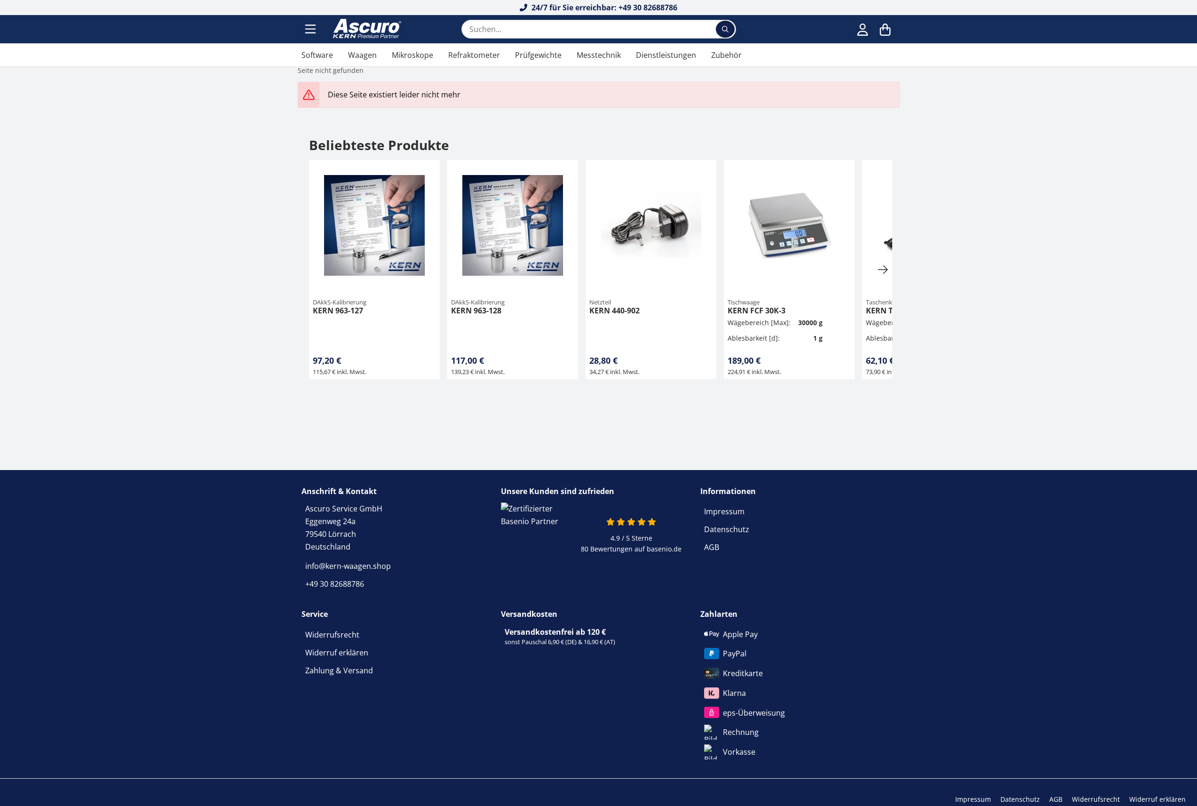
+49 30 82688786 (334, 584)
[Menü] (311, 29)
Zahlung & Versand (339, 670)
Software (317, 55)
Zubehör (726, 55)
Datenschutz (726, 529)
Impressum (724, 511)
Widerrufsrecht (332, 635)
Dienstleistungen (666, 55)
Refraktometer (474, 55)
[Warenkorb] (885, 29)
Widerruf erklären (336, 652)
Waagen (362, 55)
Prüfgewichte (538, 55)
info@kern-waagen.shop (348, 566)
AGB (711, 547)
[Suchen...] (725, 29)
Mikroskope (412, 55)
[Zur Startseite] (366, 29)
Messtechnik (599, 55)
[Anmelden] (862, 29)
